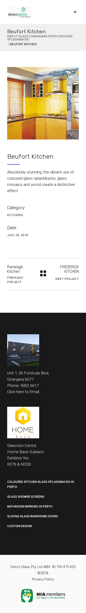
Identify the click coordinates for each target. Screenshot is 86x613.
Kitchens (15, 215)
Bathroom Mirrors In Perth (29, 506)
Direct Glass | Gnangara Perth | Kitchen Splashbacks (39, 38)
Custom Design (19, 526)
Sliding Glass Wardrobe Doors (32, 516)
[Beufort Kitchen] (43, 103)
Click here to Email (23, 391)
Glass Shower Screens (25, 496)
